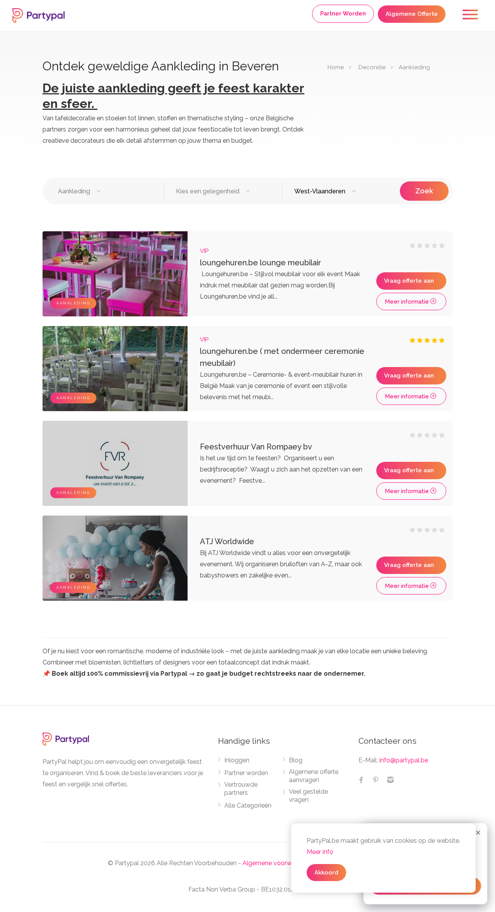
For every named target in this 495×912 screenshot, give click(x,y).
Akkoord (326, 872)
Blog (295, 760)
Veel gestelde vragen (308, 795)
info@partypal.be (403, 760)
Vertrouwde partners (241, 788)
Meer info (320, 852)
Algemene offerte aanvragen (313, 776)
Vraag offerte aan (409, 280)
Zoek (424, 191)
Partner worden (246, 773)
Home (336, 67)
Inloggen (236, 760)
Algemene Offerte (412, 13)
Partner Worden (343, 13)
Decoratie (372, 67)
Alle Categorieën (247, 805)
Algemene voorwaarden (276, 863)
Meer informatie (407, 301)
